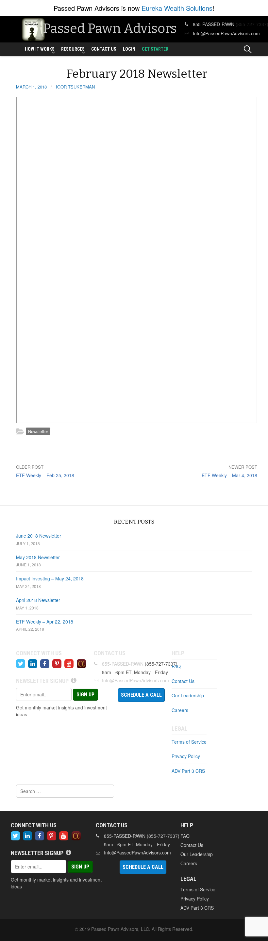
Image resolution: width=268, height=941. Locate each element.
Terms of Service (189, 741)
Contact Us (103, 49)
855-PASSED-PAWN (213, 24)
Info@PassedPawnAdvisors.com (226, 33)
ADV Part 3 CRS (188, 771)
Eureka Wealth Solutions (177, 8)
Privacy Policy (186, 756)
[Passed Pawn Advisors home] (33, 28)
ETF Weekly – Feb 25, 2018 (45, 475)
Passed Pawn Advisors (110, 29)
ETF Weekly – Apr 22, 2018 (44, 621)
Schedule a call (141, 695)
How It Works (40, 49)
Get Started (155, 49)
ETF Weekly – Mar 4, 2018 (229, 475)
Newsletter (38, 431)
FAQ (176, 666)
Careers (180, 710)
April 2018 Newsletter (38, 600)
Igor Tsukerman (75, 87)
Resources (73, 49)
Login (129, 49)
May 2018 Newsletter (38, 557)
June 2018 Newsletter (38, 535)
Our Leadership (188, 695)
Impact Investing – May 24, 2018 (50, 578)
